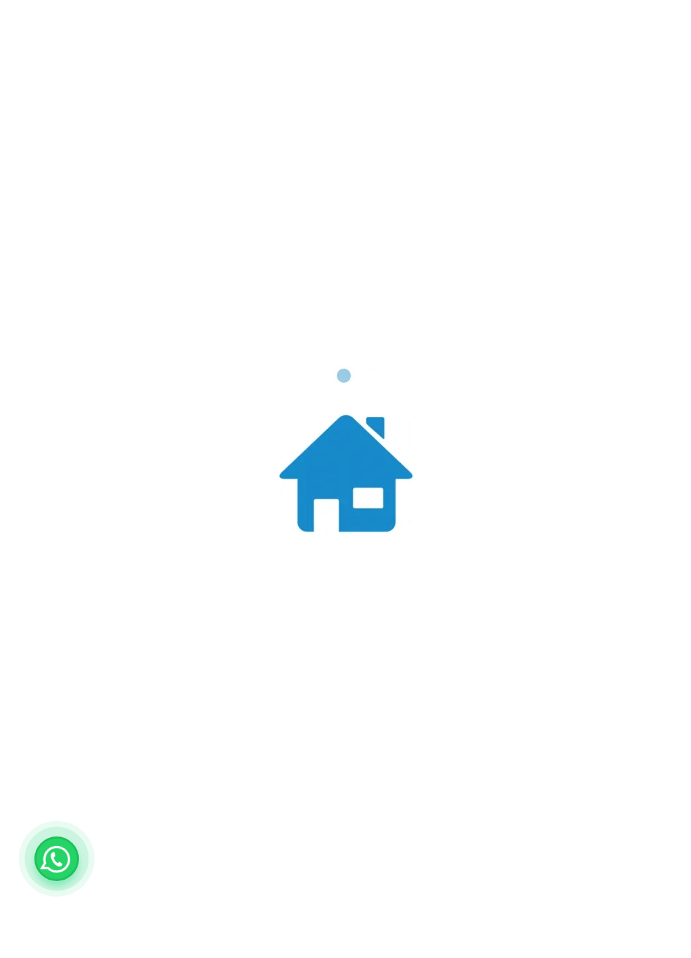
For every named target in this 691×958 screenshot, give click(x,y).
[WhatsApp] (56, 858)
